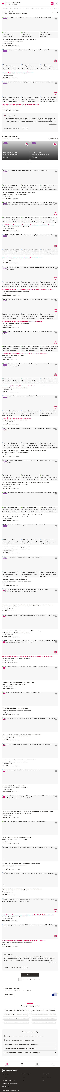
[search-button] (52, 3)
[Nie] (26, 128)
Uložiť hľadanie (9, 994)
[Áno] (23, 128)
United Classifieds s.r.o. (13, 1090)
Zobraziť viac (52, 124)
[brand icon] (3, 3)
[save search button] (56, 12)
